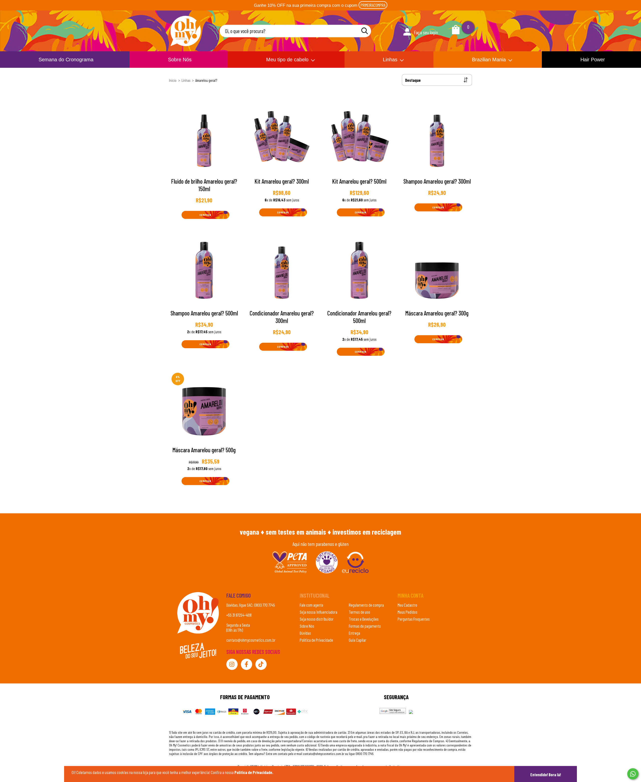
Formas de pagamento (365, 625)
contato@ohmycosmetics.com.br (250, 639)
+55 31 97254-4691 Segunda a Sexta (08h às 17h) (239, 622)
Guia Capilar (357, 639)
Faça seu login (426, 32)
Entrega (354, 632)
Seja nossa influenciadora (318, 611)
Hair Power (592, 59)
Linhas (390, 59)
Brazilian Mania (489, 59)
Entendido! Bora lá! (545, 774)
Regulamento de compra (366, 604)
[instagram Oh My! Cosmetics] (232, 664)
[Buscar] (364, 31)
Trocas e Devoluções (364, 618)
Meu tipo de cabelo (287, 59)
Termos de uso (359, 611)
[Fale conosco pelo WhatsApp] (632, 773)
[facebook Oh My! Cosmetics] (246, 664)
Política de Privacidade (316, 639)
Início (173, 80)
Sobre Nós (180, 59)
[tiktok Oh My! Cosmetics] (261, 664)
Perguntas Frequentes (414, 618)
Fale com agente (311, 604)
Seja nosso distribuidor (317, 618)
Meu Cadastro (407, 604)
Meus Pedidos (407, 611)
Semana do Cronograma (66, 59)
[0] (455, 32)
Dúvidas (305, 632)
